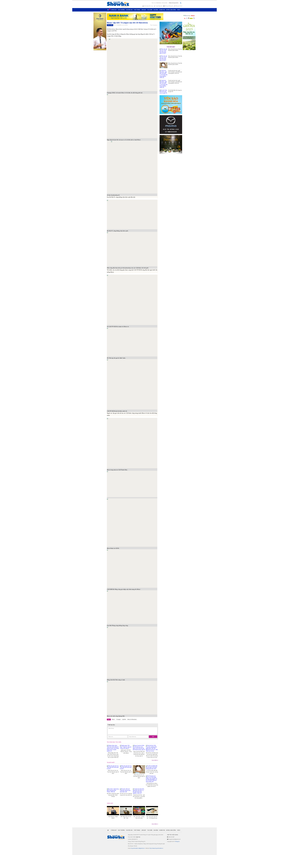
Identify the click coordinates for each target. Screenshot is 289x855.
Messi (113, 719)
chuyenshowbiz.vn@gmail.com (138, 848)
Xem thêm (154, 760)
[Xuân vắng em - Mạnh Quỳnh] (113, 814)
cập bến (124, 719)
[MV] (126, 814)
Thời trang (137, 9)
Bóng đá (169, 6)
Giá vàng (148, 6)
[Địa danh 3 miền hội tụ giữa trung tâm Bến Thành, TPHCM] (113, 791)
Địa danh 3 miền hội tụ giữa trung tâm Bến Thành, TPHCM (113, 795)
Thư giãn (149, 9)
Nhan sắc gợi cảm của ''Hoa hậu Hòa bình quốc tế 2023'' (113, 772)
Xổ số (178, 6)
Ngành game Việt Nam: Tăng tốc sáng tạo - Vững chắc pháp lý (126, 751)
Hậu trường (121, 9)
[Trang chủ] (108, 10)
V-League (118, 719)
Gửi (153, 736)
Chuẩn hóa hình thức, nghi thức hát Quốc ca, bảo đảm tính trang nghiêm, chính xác (175, 72)
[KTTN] (171, 43)
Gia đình (155, 9)
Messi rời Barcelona (132, 719)
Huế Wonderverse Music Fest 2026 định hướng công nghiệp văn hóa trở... (152, 785)
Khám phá (162, 9)
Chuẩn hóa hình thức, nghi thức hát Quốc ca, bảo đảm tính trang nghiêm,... (139, 796)
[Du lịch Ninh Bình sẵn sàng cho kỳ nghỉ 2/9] (163, 93)
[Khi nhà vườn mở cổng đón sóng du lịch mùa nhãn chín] (126, 791)
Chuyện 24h (129, 9)
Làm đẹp (143, 9)
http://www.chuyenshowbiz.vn (156, 848)
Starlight (114, 9)
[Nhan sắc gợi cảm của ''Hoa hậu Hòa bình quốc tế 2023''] (113, 768)
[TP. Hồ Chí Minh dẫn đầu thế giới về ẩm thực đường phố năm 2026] (152, 768)
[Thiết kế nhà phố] (171, 133)
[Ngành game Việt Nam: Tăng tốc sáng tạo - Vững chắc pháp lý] (126, 748)
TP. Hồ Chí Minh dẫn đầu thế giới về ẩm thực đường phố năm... (152, 772)
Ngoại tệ (158, 6)
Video (178, 9)
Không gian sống (171, 9)
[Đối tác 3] (171, 153)
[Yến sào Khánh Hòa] (171, 113)
